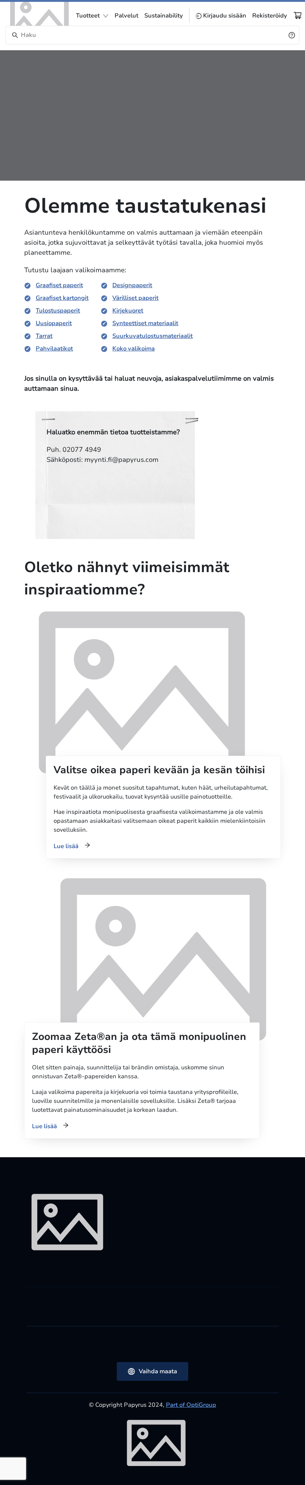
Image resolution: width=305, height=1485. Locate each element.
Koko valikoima (133, 349)
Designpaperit (132, 285)
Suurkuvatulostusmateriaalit (152, 336)
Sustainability (163, 16)
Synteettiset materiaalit (145, 323)
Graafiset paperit (59, 285)
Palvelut (126, 16)
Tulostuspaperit (58, 311)
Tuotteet (88, 16)
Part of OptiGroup (191, 1405)
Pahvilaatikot (54, 349)
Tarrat (44, 336)
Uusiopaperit (54, 323)
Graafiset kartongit (62, 298)
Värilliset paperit (135, 298)
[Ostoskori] (297, 15)
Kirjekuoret (127, 311)
